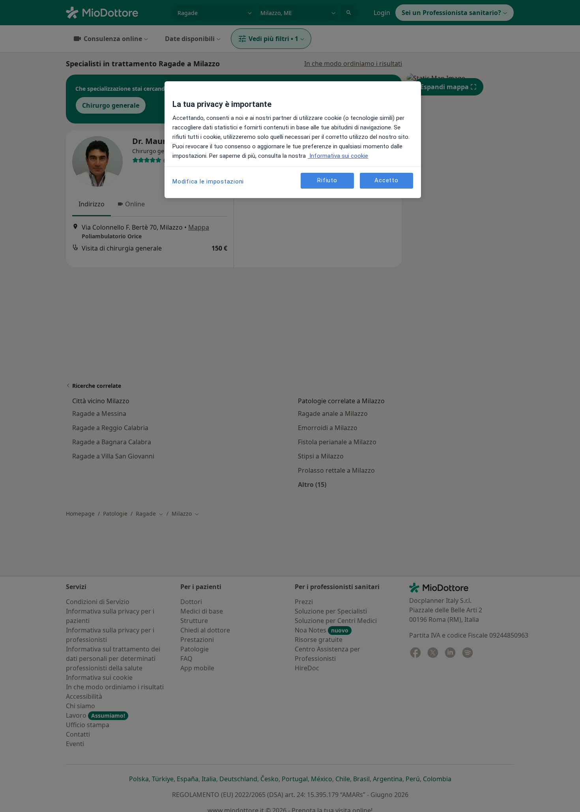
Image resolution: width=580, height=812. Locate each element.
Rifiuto (327, 180)
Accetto (386, 180)
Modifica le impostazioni (208, 181)
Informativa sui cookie (338, 155)
